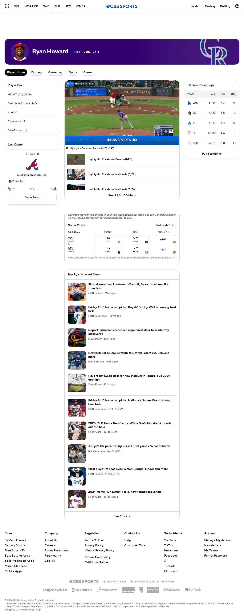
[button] (71, 139)
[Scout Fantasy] (172, 589)
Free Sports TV (15, 550)
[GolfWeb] (193, 590)
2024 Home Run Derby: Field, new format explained (124, 492)
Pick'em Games (15, 540)
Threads (169, 566)
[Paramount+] (107, 589)
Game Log (55, 72)
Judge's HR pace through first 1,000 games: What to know (129, 446)
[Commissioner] (132, 588)
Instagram (171, 550)
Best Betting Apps (17, 556)
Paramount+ (52, 556)
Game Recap (32, 197)
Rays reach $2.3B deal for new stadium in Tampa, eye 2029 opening (129, 377)
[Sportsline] (82, 589)
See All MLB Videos (122, 195)
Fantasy (36, 72)
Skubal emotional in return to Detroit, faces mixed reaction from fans (128, 286)
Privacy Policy (93, 545)
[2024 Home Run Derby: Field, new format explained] (77, 499)
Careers (49, 545)
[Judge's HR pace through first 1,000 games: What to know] (77, 453)
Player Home (16, 72)
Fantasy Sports (15, 545)
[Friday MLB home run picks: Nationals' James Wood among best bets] (77, 408)
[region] (122, 112)
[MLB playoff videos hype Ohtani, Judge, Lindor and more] (77, 476)
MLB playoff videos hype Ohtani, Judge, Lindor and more (128, 469)
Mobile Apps (13, 571)
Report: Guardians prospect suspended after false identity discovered (128, 332)
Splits (73, 72)
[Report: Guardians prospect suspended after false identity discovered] (77, 337)
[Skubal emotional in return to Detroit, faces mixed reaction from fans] (77, 292)
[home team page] (32, 164)
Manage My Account (218, 540)
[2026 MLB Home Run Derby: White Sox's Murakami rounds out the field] (77, 431)
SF (194, 133)
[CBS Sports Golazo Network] (152, 581)
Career (88, 72)
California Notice (96, 562)
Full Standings (212, 154)
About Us (50, 540)
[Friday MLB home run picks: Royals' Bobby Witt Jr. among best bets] (77, 315)
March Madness (15, 566)
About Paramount (56, 550)
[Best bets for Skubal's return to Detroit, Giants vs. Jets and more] (77, 360)
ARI (195, 123)
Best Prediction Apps (19, 561)
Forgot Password (215, 556)
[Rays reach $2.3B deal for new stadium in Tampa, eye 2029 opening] (77, 383)
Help (127, 540)
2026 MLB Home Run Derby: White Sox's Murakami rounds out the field (129, 425)
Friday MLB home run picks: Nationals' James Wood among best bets (129, 402)
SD (194, 113)
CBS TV (49, 561)
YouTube (170, 540)
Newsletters (212, 545)
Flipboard (171, 571)
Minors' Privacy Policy (99, 550)
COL (195, 143)
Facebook (170, 556)
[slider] (122, 134)
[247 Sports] (55, 589)
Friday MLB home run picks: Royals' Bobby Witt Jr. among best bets (132, 309)
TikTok (168, 545)
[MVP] (153, 588)
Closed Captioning (97, 557)
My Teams (211, 550)
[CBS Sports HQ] (114, 581)
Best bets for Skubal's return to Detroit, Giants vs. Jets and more (128, 354)
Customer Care (134, 545)
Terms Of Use (94, 540)
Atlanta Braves (29, 175)
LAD (195, 103)
